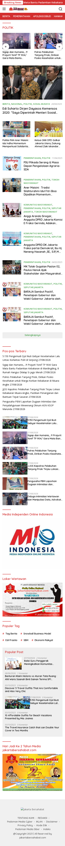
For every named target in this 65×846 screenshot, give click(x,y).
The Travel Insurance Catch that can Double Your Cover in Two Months (32, 729)
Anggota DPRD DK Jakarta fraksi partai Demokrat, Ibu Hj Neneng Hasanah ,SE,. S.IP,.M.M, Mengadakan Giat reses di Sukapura (43, 251)
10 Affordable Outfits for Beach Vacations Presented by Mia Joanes (28, 717)
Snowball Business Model (37, 633)
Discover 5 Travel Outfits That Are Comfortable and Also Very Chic (31, 690)
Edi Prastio (11, 640)
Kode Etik (41, 825)
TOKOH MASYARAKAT (45, 211)
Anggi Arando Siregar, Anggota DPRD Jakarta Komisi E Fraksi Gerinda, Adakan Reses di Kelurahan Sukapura (43, 221)
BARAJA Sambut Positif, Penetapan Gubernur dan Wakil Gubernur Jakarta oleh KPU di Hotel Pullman (42, 297)
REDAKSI (42, 817)
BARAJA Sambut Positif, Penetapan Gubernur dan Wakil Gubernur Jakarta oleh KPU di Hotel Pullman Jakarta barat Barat (42, 323)
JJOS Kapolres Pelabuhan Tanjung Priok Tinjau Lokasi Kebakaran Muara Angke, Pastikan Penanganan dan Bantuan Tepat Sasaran (31, 393)
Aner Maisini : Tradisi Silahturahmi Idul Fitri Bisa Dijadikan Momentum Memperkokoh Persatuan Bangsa (40, 194)
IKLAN (39, 821)
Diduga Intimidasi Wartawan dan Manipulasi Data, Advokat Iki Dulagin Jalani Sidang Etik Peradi (44, 498)
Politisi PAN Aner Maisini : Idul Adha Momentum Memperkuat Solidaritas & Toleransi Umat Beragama (15, 143)
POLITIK (28, 103)
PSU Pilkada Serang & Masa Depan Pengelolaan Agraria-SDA (42, 166)
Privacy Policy (25, 825)
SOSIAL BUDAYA (41, 103)
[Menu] (4, 9)
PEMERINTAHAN (32, 157)
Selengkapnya (32, 335)
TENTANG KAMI (26, 817)
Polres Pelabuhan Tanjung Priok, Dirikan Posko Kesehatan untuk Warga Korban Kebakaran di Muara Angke (47, 55)
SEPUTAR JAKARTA (33, 287)
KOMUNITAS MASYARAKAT (38, 204)
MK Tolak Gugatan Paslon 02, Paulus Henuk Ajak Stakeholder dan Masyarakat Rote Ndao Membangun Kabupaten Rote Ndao (42, 273)
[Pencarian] (60, 9)
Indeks (46, 829)
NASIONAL (16, 103)
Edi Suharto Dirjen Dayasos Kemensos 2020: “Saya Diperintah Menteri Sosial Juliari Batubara (29, 112)
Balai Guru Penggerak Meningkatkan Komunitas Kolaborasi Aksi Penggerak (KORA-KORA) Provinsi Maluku (40, 662)
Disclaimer (52, 821)
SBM (26, 640)
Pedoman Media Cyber (19, 821)
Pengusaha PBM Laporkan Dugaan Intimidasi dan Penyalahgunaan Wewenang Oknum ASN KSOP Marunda (29, 405)
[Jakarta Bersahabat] (18, 9)
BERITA (6, 103)
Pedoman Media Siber (27, 829)
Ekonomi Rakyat (44, 640)
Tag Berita (11, 633)
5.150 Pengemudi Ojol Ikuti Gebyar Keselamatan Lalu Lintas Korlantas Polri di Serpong (42, 422)
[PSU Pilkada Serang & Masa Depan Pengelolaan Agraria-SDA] (11, 164)
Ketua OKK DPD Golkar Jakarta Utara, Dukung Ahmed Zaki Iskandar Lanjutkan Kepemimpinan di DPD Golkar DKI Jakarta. (47, 143)
